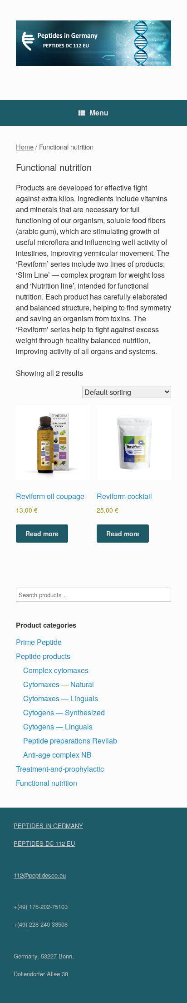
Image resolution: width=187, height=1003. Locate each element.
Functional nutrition (46, 783)
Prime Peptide (39, 642)
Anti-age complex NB (57, 754)
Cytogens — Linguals (58, 726)
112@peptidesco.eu (40, 875)
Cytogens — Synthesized (64, 712)
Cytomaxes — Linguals (60, 698)
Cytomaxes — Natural (58, 684)
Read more (42, 533)
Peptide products (43, 656)
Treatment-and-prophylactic (60, 768)
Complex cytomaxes (56, 670)
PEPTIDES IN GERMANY (48, 825)
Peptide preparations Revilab (70, 740)
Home (25, 146)
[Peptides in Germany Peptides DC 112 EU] (93, 43)
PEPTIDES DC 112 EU (44, 843)
